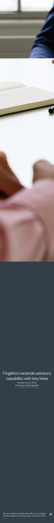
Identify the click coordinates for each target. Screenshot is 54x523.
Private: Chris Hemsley (28, 386)
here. (5, 519)
